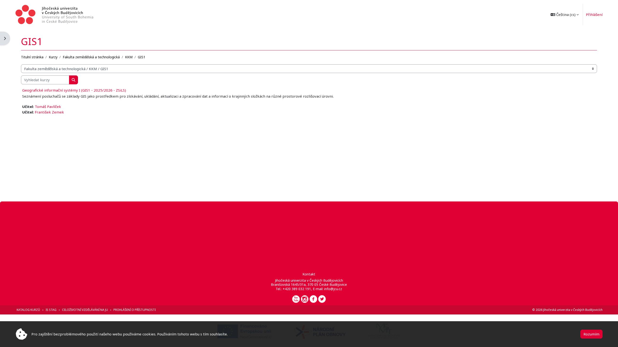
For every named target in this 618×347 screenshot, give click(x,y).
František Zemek (49, 112)
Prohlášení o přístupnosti (134, 310)
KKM (129, 57)
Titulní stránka (32, 57)
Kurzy (53, 57)
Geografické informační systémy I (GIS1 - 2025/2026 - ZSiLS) (74, 90)
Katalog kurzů (28, 310)
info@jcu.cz (333, 289)
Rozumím (591, 334)
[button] (565, 14)
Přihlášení (594, 14)
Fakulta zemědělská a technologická (91, 57)
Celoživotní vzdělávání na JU (85, 310)
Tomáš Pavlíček (48, 106)
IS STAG (51, 310)
